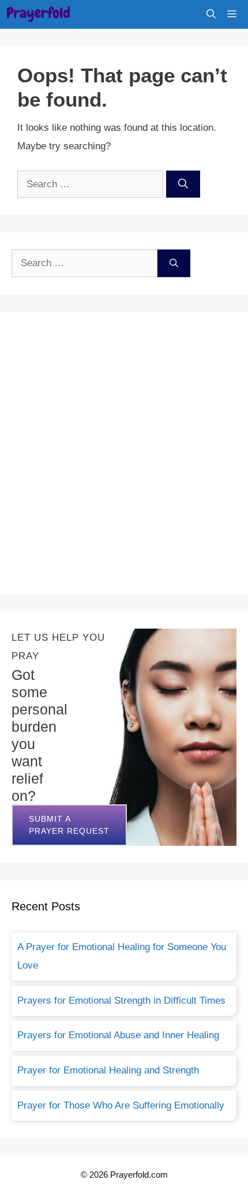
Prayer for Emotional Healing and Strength (108, 1070)
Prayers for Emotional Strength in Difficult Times (121, 1000)
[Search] (183, 184)
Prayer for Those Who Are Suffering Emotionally (120, 1105)
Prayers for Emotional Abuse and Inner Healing (118, 1035)
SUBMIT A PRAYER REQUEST (69, 824)
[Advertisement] (124, 453)
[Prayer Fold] (38, 14)
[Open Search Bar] (211, 14)
